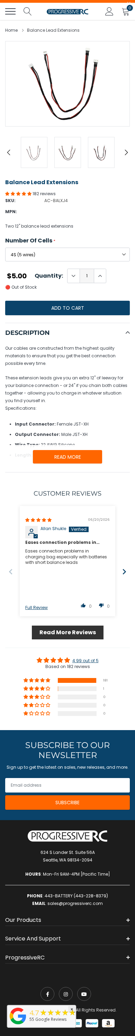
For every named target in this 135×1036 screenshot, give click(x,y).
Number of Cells (30, 241)
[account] (109, 11)
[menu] (10, 11)
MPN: (11, 212)
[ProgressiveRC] (18, 1025)
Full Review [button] (36, 607)
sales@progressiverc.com (75, 903)
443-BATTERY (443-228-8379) (76, 896)
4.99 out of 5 (85, 661)
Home (11, 30)
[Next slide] (124, 571)
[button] (19, 194)
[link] (47, 994)
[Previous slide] (10, 571)
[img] (38, 520)
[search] (28, 11)
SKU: (10, 200)
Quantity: (49, 276)
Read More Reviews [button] (67, 632)
